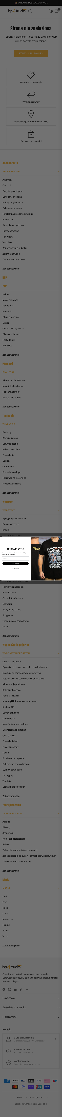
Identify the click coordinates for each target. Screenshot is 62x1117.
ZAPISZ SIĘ (15, 563)
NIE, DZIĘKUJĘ (15, 568)
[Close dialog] (60, 538)
